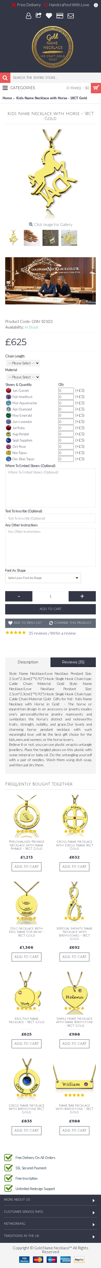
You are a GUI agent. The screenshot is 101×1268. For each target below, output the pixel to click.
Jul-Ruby (18, 428)
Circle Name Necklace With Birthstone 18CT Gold (27, 1109)
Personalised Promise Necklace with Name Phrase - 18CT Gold (26, 845)
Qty (61, 384)
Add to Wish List (28, 623)
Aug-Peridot (20, 434)
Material (11, 370)
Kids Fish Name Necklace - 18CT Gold (27, 1020)
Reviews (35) (73, 662)
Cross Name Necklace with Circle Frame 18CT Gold (74, 845)
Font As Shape (15, 570)
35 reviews (37, 633)
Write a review (63, 633)
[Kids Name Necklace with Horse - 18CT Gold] (50, 174)
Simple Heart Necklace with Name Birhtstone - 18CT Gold (74, 1022)
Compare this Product (73, 623)
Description (28, 662)
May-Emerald (22, 415)
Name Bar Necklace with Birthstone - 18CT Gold (74, 1109)
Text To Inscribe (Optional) (23, 511)
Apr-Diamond (22, 409)
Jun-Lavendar (22, 422)
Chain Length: (15, 356)
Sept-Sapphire (22, 440)
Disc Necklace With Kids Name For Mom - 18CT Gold (26, 932)
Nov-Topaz (19, 453)
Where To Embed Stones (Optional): (30, 466)
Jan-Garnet (20, 390)
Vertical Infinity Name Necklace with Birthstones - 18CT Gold (74, 934)
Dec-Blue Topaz (23, 459)
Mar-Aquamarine (24, 403)
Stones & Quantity (18, 384)
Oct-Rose (19, 446)
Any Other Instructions (21, 525)
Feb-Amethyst (22, 397)
